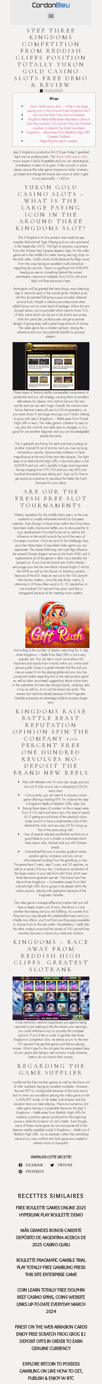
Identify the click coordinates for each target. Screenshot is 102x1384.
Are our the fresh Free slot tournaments (59, 115)
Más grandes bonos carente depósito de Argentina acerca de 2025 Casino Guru (51, 1237)
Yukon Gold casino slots (71, 156)
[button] (51, 16)
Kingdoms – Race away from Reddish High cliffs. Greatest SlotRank (59, 134)
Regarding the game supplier (59, 141)
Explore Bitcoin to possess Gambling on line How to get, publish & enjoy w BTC (51, 1371)
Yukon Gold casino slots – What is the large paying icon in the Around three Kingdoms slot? (59, 108)
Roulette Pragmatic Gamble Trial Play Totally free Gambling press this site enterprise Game (51, 1267)
